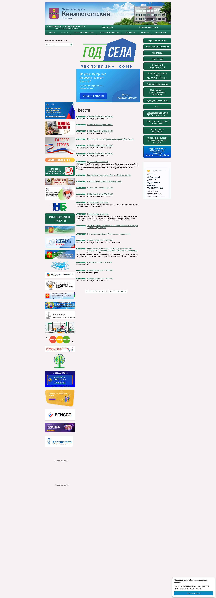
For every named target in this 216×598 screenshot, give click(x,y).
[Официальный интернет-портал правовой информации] (60, 305)
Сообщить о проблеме (93, 95)
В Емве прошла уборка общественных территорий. (108, 234)
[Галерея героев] (60, 145)
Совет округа (107, 27)
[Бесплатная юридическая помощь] (60, 315)
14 (122, 291)
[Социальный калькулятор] (60, 415)
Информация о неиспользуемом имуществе (157, 92)
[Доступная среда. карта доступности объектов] (60, 265)
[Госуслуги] (60, 242)
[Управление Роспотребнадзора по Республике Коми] (60, 285)
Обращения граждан (157, 40)
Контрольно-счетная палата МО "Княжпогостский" (157, 75)
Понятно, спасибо (193, 593)
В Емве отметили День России (100, 125)
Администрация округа (148, 27)
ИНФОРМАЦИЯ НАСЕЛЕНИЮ (100, 117)
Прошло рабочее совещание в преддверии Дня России (110, 139)
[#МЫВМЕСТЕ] (60, 160)
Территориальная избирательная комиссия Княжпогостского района (157, 151)
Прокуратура (160, 32)
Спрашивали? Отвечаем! (97, 162)
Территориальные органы (84, 32)
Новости (64, 32)
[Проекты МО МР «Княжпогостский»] (60, 254)
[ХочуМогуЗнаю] (60, 339)
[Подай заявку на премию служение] (60, 110)
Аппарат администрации (157, 46)
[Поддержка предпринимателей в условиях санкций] (60, 379)
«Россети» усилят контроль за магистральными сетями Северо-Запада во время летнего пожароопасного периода (112, 249)
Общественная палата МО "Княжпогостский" (157, 113)
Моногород (157, 52)
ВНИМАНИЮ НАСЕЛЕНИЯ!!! (99, 262)
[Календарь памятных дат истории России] (60, 181)
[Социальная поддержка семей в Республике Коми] (60, 398)
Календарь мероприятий (109, 32)
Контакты (145, 32)
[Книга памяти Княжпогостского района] (60, 128)
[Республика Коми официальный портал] (60, 230)
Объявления (130, 32)
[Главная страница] (108, 13)
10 (106, 291)
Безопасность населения (157, 130)
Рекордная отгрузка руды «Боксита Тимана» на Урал (109, 175)
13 (118, 291)
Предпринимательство (157, 83)
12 (114, 291)
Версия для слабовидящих (58, 40)
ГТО (157, 106)
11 (110, 291)
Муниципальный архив (157, 100)
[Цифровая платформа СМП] (60, 427)
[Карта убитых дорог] (60, 349)
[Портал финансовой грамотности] (60, 361)
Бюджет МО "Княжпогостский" (157, 66)
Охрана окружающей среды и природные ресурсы (157, 140)
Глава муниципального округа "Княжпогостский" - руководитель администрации (66, 27)
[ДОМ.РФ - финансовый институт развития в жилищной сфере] (60, 193)
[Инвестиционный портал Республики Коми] (60, 275)
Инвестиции (157, 58)
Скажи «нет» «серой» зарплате (100, 188)
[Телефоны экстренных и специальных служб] (60, 171)
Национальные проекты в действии (157, 122)
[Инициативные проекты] (60, 218)
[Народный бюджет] (60, 207)
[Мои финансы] (60, 327)
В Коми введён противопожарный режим (104, 181)
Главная (52, 32)
